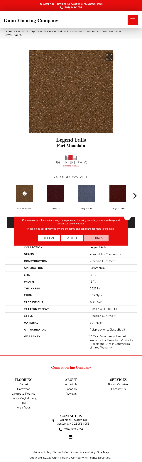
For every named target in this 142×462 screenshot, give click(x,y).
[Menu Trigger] (133, 20)
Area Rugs (24, 407)
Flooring (21, 31)
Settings (96, 238)
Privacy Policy (42, 452)
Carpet (33, 31)
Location (71, 389)
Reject (72, 238)
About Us (71, 384)
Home (9, 31)
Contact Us (118, 389)
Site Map (103, 452)
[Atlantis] (55, 193)
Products (45, 31)
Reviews (71, 393)
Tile (24, 403)
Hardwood (24, 389)
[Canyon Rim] (117, 193)
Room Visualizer (118, 384)
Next (135, 190)
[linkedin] (70, 437)
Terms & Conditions (65, 452)
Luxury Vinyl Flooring (23, 398)
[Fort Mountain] (24, 193)
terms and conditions (80, 228)
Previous (7, 190)
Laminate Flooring (24, 393)
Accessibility (87, 452)
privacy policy (52, 228)
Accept (48, 238)
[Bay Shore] (86, 193)
